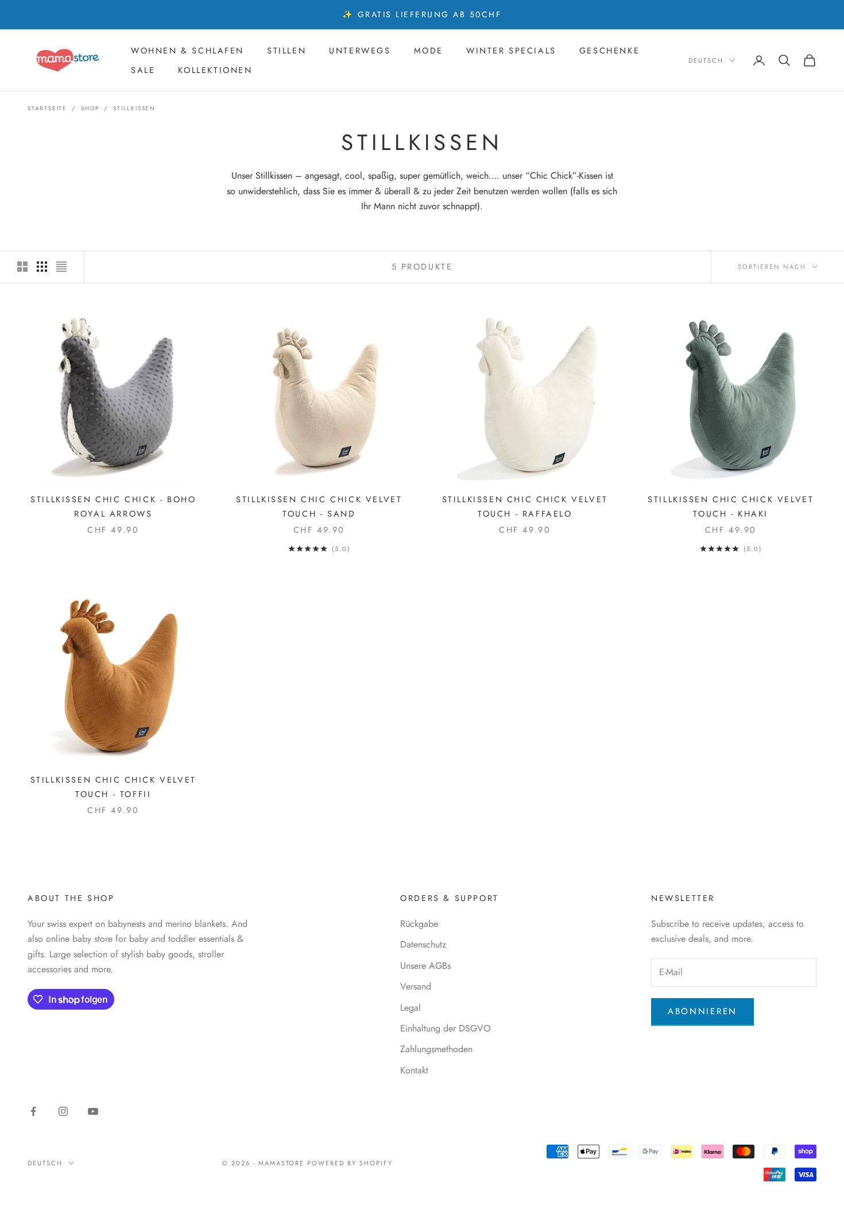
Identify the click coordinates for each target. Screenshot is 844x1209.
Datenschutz (423, 944)
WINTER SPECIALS (511, 50)
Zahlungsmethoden (436, 1049)
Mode (428, 50)
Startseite (47, 108)
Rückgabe (419, 923)
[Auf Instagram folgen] (63, 1111)
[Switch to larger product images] (22, 266)
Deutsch (705, 60)
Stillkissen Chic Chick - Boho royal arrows (113, 506)
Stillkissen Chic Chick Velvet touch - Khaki (731, 506)
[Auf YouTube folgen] (93, 1111)
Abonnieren (702, 1011)
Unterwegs (359, 50)
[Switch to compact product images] (61, 266)
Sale (143, 70)
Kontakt (414, 1070)
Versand (415, 986)
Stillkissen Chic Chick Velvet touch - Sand (319, 506)
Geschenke (609, 50)
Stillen (286, 50)
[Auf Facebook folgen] (33, 1111)
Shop (90, 108)
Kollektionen (215, 70)
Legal (410, 1007)
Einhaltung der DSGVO (445, 1028)
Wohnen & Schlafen (187, 50)
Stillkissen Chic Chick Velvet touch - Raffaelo (525, 506)
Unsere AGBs (425, 965)
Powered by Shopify (350, 1163)
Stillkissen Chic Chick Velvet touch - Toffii (113, 786)
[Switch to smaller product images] (42, 266)
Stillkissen (134, 108)
